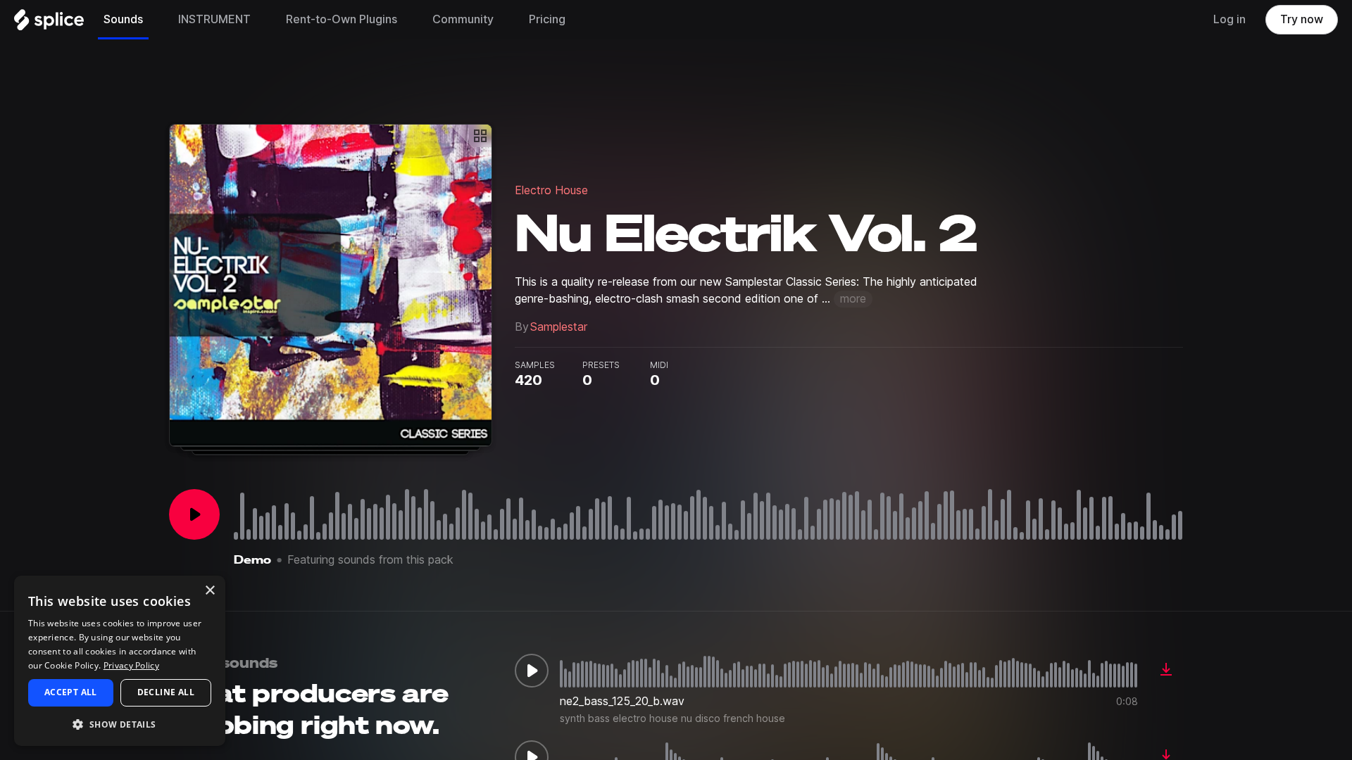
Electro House (551, 190)
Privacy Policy (131, 665)
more (853, 298)
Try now (1301, 19)
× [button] (209, 590)
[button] (119, 724)
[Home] (49, 23)
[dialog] (119, 661)
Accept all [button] (70, 692)
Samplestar (558, 327)
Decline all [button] (165, 692)
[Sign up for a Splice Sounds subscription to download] (1166, 671)
